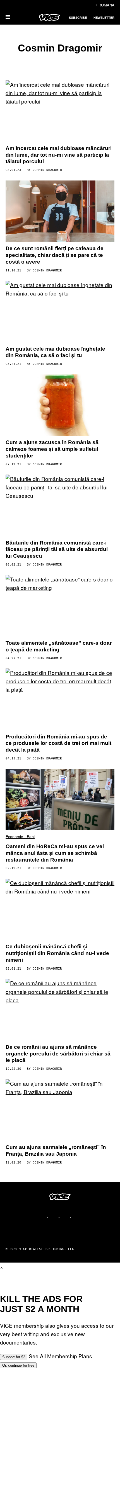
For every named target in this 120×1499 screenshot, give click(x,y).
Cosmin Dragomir (47, 170)
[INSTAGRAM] (54, 1217)
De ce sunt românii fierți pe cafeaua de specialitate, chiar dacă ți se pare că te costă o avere (55, 255)
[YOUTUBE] (76, 1217)
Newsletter (103, 17)
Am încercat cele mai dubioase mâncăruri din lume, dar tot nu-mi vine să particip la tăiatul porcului (59, 155)
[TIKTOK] (65, 1217)
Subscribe (78, 17)
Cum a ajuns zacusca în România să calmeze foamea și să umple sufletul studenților (52, 449)
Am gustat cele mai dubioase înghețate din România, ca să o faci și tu (55, 352)
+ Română (104, 5)
